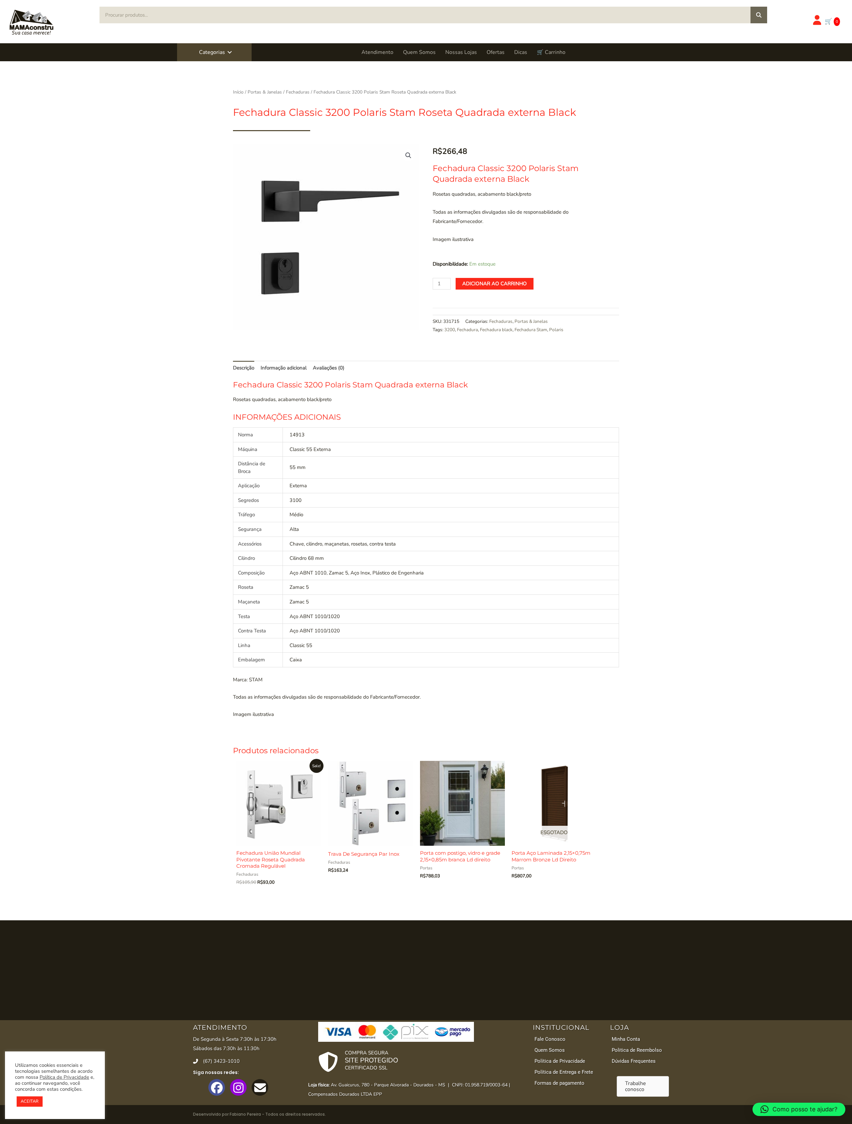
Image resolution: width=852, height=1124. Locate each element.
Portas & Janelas (265, 92)
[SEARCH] (758, 15)
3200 (449, 330)
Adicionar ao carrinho (494, 283)
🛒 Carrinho (551, 52)
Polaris (556, 330)
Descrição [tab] (243, 367)
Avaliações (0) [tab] (328, 367)
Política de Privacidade (64, 1077)
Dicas (520, 52)
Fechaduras (298, 92)
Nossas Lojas (461, 52)
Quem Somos (419, 52)
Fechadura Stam (531, 330)
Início (238, 92)
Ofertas (496, 52)
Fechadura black (496, 330)
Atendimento (377, 52)
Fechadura (467, 330)
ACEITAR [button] (30, 1101)
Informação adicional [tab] (284, 367)
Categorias (212, 52)
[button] (229, 52)
